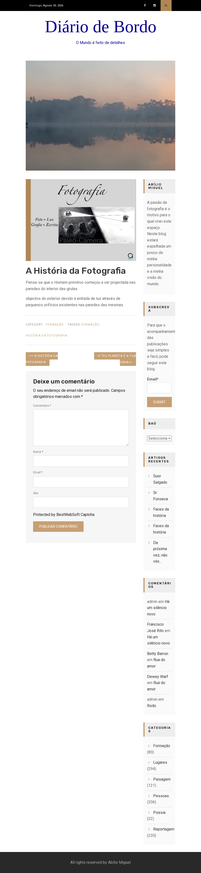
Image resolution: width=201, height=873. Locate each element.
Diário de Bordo (100, 26)
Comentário (42, 405)
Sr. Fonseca (160, 495)
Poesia (159, 812)
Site (35, 493)
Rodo (151, 705)
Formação (55, 324)
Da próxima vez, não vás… (160, 552)
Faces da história (161, 512)
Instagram (155, 3)
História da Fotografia (46, 335)
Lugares (160, 762)
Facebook (146, 3)
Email (38, 472)
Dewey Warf (157, 676)
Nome (38, 452)
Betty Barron (157, 653)
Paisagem (162, 779)
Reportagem (163, 829)
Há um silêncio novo (158, 607)
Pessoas (161, 796)
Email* (153, 379)
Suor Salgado (160, 479)
